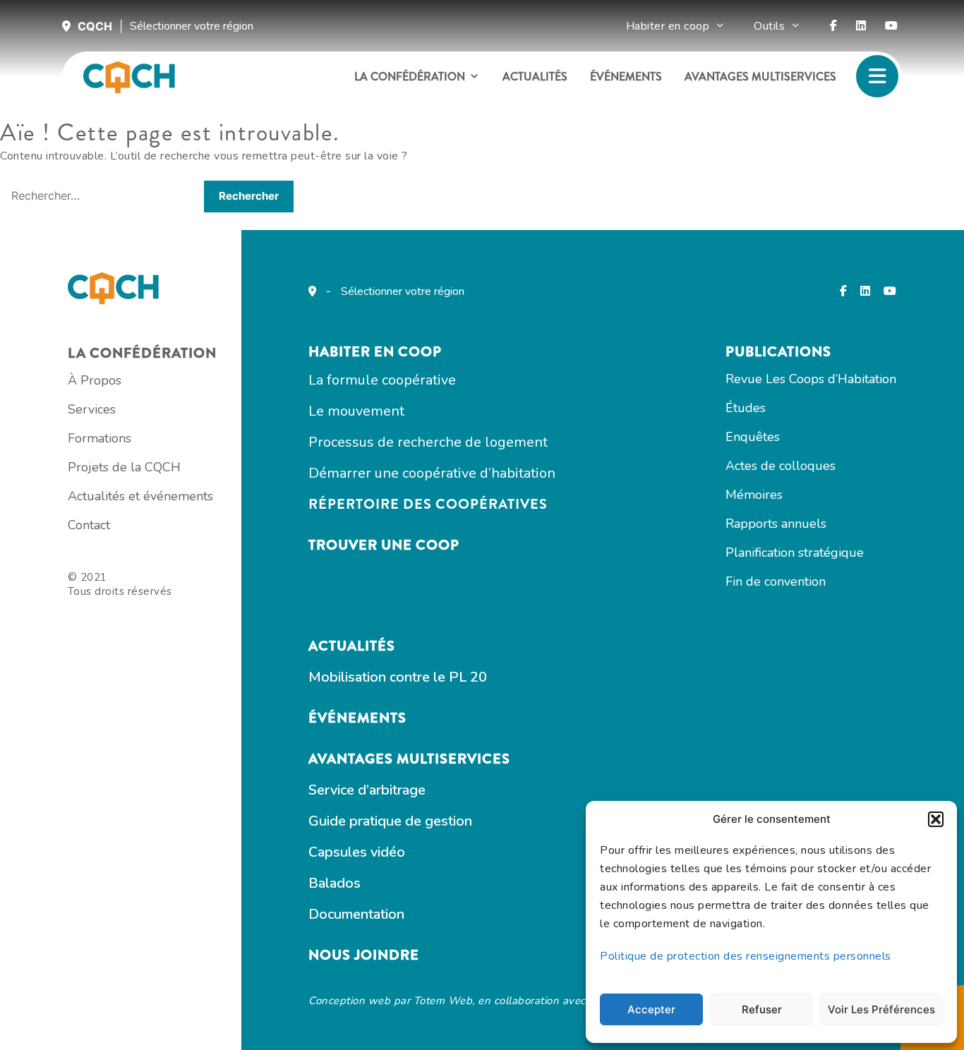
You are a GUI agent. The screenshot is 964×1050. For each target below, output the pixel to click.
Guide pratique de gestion (390, 821)
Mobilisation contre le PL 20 (397, 677)
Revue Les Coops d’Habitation (810, 378)
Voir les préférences (881, 1009)
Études (745, 407)
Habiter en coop (668, 26)
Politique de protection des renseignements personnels (745, 956)
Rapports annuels (775, 523)
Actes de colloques (780, 465)
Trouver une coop (383, 545)
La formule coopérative (382, 380)
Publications (778, 352)
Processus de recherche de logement (428, 442)
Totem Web (443, 1001)
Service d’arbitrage (367, 789)
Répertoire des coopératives (428, 504)
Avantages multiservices (760, 76)
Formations (99, 438)
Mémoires (754, 494)
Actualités (534, 76)
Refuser (762, 1009)
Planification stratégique (794, 552)
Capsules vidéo (356, 852)
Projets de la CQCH (124, 467)
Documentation (356, 914)
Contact (89, 525)
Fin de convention (775, 581)
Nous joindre (363, 955)
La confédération (409, 76)
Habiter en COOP (375, 352)
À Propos (94, 380)
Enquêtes (752, 436)
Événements (626, 76)
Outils (769, 26)
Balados (334, 883)
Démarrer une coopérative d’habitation (431, 473)
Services (92, 409)
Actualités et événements (140, 496)
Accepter (651, 1009)
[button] (936, 819)
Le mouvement (356, 411)
